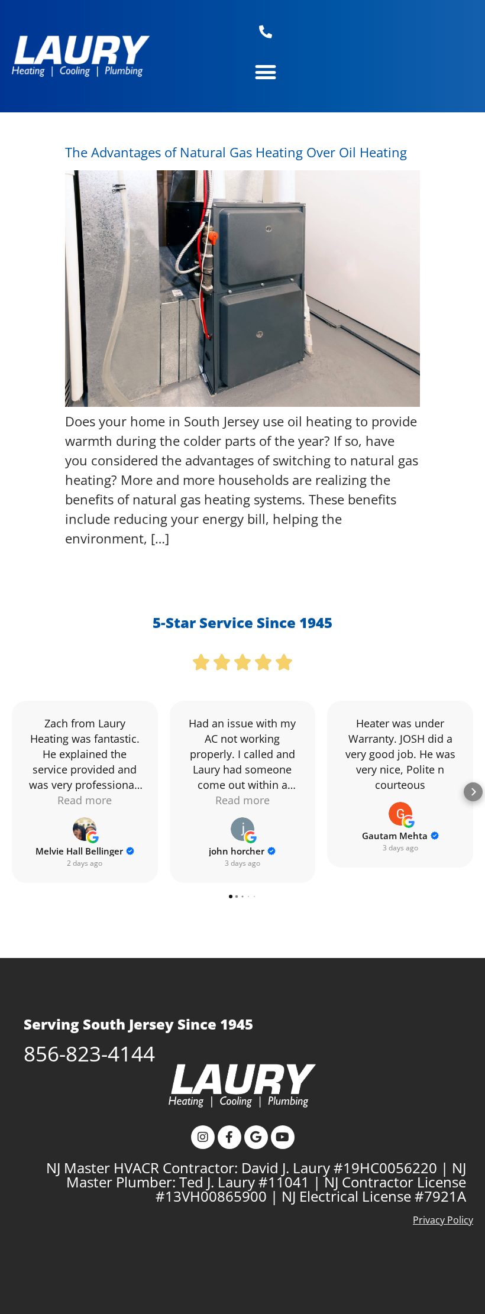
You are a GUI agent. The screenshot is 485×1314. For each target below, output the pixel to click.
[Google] (256, 1137)
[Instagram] (203, 1137)
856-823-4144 (89, 1053)
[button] (265, 72)
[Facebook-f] (229, 1137)
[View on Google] (84, 829)
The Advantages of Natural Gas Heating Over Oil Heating (236, 152)
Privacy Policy (443, 1219)
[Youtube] (283, 1137)
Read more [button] (84, 800)
